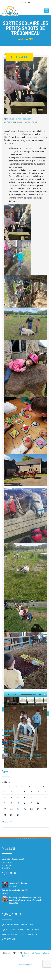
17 (18, 803)
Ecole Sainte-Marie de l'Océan (19, 118)
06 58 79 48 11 (9, 939)
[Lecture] (8, 694)
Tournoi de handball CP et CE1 (15, 747)
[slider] (26, 694)
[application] (25, 694)
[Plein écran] (44, 694)
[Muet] (40, 694)
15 (4, 803)
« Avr (4, 821)
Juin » (9, 821)
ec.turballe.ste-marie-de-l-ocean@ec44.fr (21, 934)
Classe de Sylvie (23, 121)
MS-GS (34, 121)
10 (18, 797)
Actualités (11, 121)
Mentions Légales (25, 964)
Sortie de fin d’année (18, 740)
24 (18, 809)
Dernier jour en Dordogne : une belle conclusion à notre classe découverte (25, 756)
